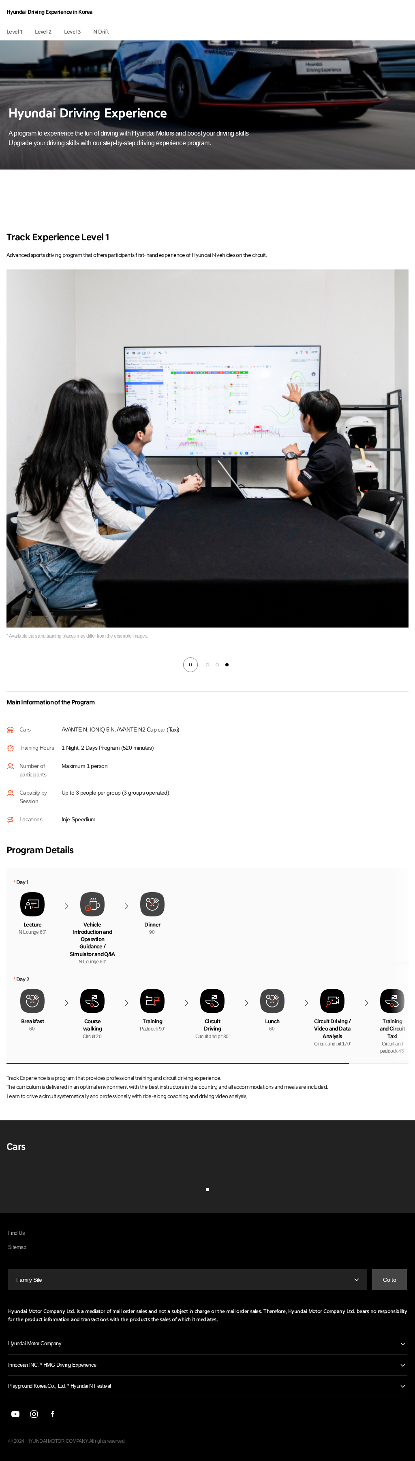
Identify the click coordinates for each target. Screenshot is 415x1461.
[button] (207, 664)
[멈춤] (190, 664)
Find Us (16, 1233)
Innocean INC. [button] (52, 1365)
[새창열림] (15, 1414)
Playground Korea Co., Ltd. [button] (59, 1386)
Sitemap (17, 1247)
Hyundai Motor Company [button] (34, 1343)
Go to (389, 1280)
